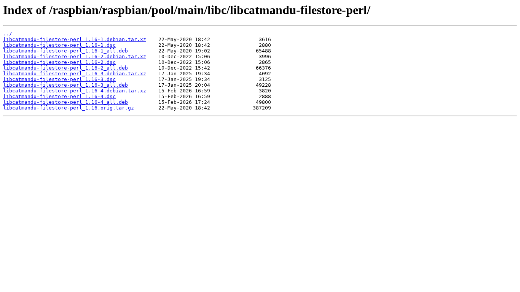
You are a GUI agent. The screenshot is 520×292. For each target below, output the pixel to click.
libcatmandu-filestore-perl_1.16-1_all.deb (65, 51)
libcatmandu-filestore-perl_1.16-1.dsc (59, 45)
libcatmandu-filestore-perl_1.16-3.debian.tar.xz (74, 73)
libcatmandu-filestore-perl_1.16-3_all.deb (65, 85)
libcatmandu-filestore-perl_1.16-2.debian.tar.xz (74, 56)
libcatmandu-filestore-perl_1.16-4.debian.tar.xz (74, 91)
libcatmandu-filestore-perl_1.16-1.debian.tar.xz (74, 39)
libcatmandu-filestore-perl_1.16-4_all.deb (65, 102)
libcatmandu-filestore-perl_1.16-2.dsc (59, 62)
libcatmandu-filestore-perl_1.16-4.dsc (59, 96)
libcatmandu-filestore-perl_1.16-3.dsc (59, 79)
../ (7, 33)
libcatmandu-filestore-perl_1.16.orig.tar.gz (68, 108)
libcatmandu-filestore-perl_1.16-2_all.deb (65, 68)
